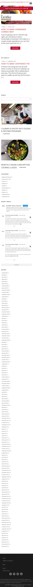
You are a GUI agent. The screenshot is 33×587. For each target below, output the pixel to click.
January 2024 (5, 309)
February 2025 (5, 286)
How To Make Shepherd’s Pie (15, 63)
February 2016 (5, 466)
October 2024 (5, 292)
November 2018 (5, 405)
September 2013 (5, 529)
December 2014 (5, 496)
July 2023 (4, 318)
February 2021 (5, 377)
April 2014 (4, 513)
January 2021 (5, 379)
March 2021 (4, 375)
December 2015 (5, 470)
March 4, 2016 (12, 27)
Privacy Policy (6, 570)
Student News (5, 194)
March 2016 (4, 464)
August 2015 (4, 479)
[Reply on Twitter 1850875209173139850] (6, 226)
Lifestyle (4, 190)
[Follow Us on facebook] (10, 574)
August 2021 (4, 364)
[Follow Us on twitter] (17, 574)
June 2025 (4, 277)
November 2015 (5, 472)
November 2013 (5, 524)
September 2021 (5, 361)
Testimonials (5, 196)
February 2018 (5, 414)
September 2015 (5, 477)
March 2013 (4, 542)
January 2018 (5, 416)
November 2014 (5, 498)
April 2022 (4, 346)
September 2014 (5, 503)
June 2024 (4, 301)
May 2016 (4, 459)
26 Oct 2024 (8, 232)
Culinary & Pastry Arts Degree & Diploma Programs (16, 129)
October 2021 (5, 359)
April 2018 (4, 409)
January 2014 (5, 520)
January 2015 (5, 494)
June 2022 (4, 344)
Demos (3, 61)
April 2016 (4, 461)
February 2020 (5, 401)
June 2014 (4, 509)
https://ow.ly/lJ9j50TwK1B (10, 256)
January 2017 (5, 442)
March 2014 (4, 516)
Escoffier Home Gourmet (11, 215)
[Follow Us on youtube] (21, 574)
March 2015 (4, 490)
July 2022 (4, 342)
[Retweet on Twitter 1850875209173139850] (8, 226)
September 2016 (5, 450)
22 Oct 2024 (8, 246)
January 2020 (5, 403)
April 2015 (4, 487)
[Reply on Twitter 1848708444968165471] (6, 260)
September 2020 (5, 388)
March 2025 (4, 283)
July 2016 (4, 455)
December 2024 (5, 290)
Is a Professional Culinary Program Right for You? (14, 2)
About (4, 568)
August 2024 (4, 296)
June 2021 (4, 368)
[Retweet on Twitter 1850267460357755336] (8, 240)
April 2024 (4, 303)
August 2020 (4, 390)
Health (3, 185)
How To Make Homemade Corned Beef (13, 30)
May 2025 (4, 279)
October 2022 (5, 338)
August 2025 (4, 272)
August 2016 (4, 453)
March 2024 (4, 305)
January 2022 (5, 353)
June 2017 (4, 431)
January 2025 (5, 288)
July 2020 (4, 392)
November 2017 (5, 420)
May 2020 (4, 396)
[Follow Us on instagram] (14, 574)
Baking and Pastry (6, 177)
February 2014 (5, 518)
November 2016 (5, 446)
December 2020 (5, 381)
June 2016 (4, 457)
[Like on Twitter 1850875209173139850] (11, 226)
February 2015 (5, 492)
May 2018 (4, 407)
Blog (4, 564)
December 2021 (5, 355)
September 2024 (5, 294)
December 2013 (5, 522)
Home (4, 558)
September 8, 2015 (12, 61)
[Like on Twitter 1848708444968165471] (11, 260)
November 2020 (5, 383)
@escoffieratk (22, 215)
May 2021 (4, 370)
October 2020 (5, 385)
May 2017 (4, 433)
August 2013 (4, 531)
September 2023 (5, 314)
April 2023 (4, 325)
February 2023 (5, 329)
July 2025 (4, 275)
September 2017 (5, 424)
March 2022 (4, 348)
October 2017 (5, 422)
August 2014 (4, 505)
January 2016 (5, 468)
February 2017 (5, 440)
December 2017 (5, 418)
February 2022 (5, 351)
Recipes (3, 27)
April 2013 (4, 539)
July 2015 (4, 481)
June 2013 (4, 535)
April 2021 (4, 372)
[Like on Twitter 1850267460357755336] (11, 240)
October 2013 (5, 526)
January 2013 (5, 546)
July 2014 (4, 507)
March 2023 (4, 327)
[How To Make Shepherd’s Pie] (16, 58)
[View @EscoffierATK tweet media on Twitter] (17, 256)
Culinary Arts (5, 179)
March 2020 (4, 398)
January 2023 (5, 331)
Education (4, 183)
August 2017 (4, 427)
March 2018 (4, 411)
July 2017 (4, 429)
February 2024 (5, 307)
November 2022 (5, 335)
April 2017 (4, 435)
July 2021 (4, 366)
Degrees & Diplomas (8, 560)
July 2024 (4, 299)
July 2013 (4, 533)
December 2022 (5, 333)
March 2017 (4, 437)
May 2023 (4, 322)
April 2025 (4, 281)
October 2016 (5, 448)
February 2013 (5, 544)
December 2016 (5, 444)
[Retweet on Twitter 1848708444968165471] (8, 260)
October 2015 (5, 474)
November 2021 (5, 357)
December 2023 (5, 312)
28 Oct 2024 (8, 217)
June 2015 (4, 483)
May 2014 (4, 511)
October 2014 (5, 500)
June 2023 (4, 320)
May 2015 (4, 485)
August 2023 (4, 316)
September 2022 (5, 340)
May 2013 (4, 537)
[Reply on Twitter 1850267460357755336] (6, 240)
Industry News (5, 188)
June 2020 (4, 394)
